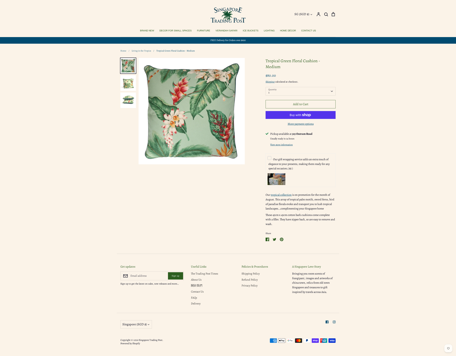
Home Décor (288, 30)
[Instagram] (334, 322)
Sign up (175, 275)
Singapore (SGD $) (134, 324)
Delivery (196, 304)
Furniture (203, 30)
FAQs (194, 298)
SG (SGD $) (301, 14)
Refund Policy (250, 280)
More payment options (301, 124)
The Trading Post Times (204, 274)
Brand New (147, 30)
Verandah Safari (226, 30)
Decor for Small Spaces (175, 30)
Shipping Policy (251, 274)
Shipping (270, 81)
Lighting (269, 30)
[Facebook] (327, 322)
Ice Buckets (250, 30)
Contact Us (308, 30)
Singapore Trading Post (150, 340)
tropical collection (281, 195)
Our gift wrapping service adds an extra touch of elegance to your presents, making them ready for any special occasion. (299, 163)
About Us (196, 280)
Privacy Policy (250, 286)
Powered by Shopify (130, 343)
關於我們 (196, 286)
